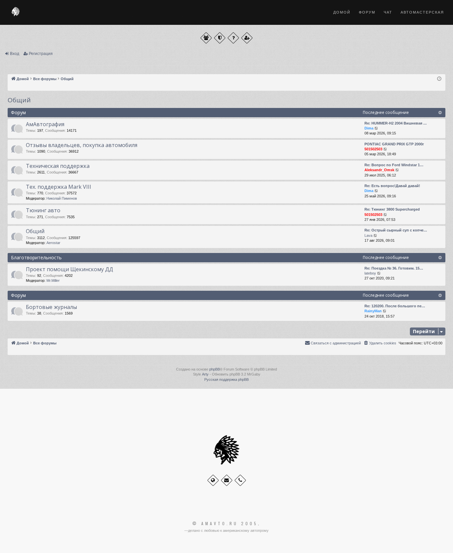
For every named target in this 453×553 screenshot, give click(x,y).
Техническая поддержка (58, 166)
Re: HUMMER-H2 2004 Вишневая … (395, 123)
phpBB (214, 369)
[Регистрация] (247, 38)
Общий (19, 100)
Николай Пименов (61, 198)
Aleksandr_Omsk (379, 170)
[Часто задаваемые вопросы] (233, 38)
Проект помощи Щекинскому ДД (69, 269)
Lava (368, 235)
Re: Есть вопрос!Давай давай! (392, 186)
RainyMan (373, 311)
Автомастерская (422, 12)
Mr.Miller (53, 280)
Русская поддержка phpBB (226, 379)
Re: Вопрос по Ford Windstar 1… (393, 165)
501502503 (373, 149)
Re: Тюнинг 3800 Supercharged (392, 209)
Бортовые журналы (51, 307)
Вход (14, 53)
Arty (205, 374)
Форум (367, 12)
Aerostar (53, 243)
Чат (388, 12)
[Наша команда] (220, 38)
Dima (368, 128)
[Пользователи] (206, 38)
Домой (342, 12)
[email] (227, 480)
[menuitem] (379, 343)
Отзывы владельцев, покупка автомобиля (81, 145)
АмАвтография (45, 124)
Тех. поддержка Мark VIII (58, 186)
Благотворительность (36, 257)
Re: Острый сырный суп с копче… (395, 230)
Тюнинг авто (43, 210)
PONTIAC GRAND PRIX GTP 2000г (394, 144)
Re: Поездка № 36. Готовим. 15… (393, 268)
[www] (213, 480)
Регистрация (41, 53)
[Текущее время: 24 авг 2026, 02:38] (439, 79)
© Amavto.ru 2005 (225, 523)
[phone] (240, 480)
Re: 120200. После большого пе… (394, 306)
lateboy (370, 273)
